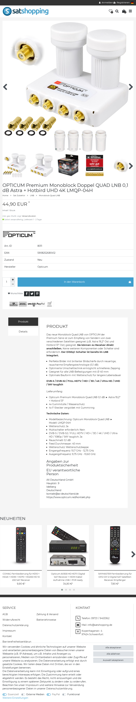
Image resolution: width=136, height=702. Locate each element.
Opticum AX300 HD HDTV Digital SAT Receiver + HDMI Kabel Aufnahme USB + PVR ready (68, 577)
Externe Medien (35, 694)
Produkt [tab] (23, 321)
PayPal (56, 694)
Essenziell (13, 694)
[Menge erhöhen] (12, 279)
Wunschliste (16, 293)
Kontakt (7, 636)
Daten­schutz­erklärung (15, 625)
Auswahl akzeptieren (113, 660)
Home (5, 195)
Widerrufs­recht (11, 619)
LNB (32, 195)
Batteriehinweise (46, 619)
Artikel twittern (31, 293)
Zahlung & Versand (47, 614)
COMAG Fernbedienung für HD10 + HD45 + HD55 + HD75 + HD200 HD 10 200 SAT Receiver (21, 577)
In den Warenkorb (74, 281)
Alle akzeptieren (113, 647)
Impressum (9, 630)
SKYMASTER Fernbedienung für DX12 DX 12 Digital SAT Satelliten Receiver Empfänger (115, 577)
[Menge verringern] (12, 284)
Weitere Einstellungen (15, 697)
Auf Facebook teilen (26, 293)
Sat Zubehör (19, 195)
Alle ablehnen (113, 654)
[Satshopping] (25, 11)
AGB (5, 614)
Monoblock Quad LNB (49, 195)
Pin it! (37, 293)
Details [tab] (23, 331)
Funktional (73, 694)
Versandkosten (29, 216)
